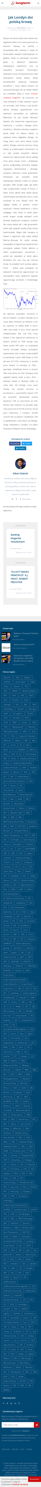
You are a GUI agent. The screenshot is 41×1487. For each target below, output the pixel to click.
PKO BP (33, 1187)
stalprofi (6, 1295)
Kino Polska (16, 1038)
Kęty (22, 1033)
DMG (13, 889)
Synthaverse (29, 1313)
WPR (35, 1372)
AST (30, 781)
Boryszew (32, 822)
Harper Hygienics (30, 993)
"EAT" (5, 700)
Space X (16, 1277)
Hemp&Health (9, 997)
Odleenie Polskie (26, 1142)
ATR (4, 785)
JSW (31, 1029)
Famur (6, 930)
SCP (20, 1245)
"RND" (14, 722)
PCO (25, 1169)
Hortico (14, 1002)
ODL (13, 1142)
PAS (4, 1164)
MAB (5, 1061)
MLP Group (8, 1097)
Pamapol (28, 1160)
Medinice (26, 1079)
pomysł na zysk (20, 1209)
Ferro (25, 930)
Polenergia (7, 1200)
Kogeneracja (8, 1042)
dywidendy (20, 903)
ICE (4, 1006)
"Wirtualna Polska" (10, 731)
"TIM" (5, 727)
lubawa (24, 1056)
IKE (26, 1006)
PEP (30, 1173)
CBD (33, 835)
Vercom (24, 1340)
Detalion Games (27, 880)
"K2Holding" (8, 709)
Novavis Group (21, 1133)
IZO (16, 1020)
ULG (34, 1331)
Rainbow (6, 1227)
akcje (5, 754)
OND (31, 1146)
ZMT (22, 1385)
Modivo (26, 1101)
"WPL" (25, 731)
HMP (32, 997)
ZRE (29, 1385)
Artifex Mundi (23, 776)
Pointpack (22, 1196)
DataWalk (15, 876)
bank (20, 790)
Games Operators (23, 943)
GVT (5, 993)
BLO (5, 812)
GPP (5, 961)
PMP (5, 1196)
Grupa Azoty (8, 975)
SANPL (15, 1236)
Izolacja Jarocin (27, 1020)
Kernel (13, 1033)
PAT (22, 1164)
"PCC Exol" (16, 718)
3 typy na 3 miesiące (27, 736)
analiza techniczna (10, 767)
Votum (13, 1349)
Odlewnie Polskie (10, 1146)
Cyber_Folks (8, 871)
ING (20, 1011)
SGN (12, 1259)
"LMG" (5, 713)
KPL (32, 1042)
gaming (6, 948)
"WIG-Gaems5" (18, 727)
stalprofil (18, 1295)
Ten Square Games (11, 1322)
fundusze (31, 939)
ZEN (31, 1381)
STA (33, 1286)
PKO (24, 1187)
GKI (22, 952)
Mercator (24, 1083)
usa (15, 1340)
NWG (5, 1142)
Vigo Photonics (9, 1345)
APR (33, 772)
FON (22, 934)
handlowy (15, 993)
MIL (31, 1088)
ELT (17, 912)
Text (24, 1322)
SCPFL (28, 1245)
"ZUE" (33, 731)
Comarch (7, 862)
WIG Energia (26, 1358)
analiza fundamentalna (22, 763)
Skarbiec (33, 1263)
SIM (4, 1263)
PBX (4, 1169)
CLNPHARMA (30, 849)
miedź (23, 1088)
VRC (5, 1354)
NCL (34, 1119)
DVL (29, 898)
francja (6, 939)
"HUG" (26, 700)
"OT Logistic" (17, 713)
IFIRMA (18, 1006)
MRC (5, 1119)
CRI (16, 867)
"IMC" (25, 704)
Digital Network (26, 885)
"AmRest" (7, 682)
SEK (20, 1250)
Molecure (7, 1106)
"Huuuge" (7, 704)
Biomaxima (18, 803)
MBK (26, 1070)
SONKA (6, 1277)
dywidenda (7, 903)
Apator (6, 772)
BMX (12, 817)
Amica (13, 758)
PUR (12, 1214)
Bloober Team (16, 812)
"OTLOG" (30, 713)
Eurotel (6, 925)
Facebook (15, 444)
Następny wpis (21, 563)
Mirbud (6, 1092)
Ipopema (7, 1020)
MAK (23, 1061)
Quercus (26, 1223)
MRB (28, 1115)
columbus (7, 858)
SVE (15, 1309)
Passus (13, 1164)
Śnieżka (29, 1268)
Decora (6, 880)
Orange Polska (28, 1155)
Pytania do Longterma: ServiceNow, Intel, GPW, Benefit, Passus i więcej (24, 658)
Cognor (30, 853)
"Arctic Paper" (20, 682)
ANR (24, 767)
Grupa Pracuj (26, 984)
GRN (27, 970)
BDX (12, 799)
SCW (5, 1250)
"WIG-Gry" (32, 727)
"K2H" (34, 704)
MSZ (13, 1119)
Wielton (6, 1358)
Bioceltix (6, 803)
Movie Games (16, 1115)
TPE (29, 1327)
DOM (29, 889)
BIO (27, 799)
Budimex (33, 826)
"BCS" (5, 691)
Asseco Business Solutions (14, 781)
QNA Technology (25, 1218)
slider (13, 1268)
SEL (35, 1250)
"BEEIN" (15, 691)
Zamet (21, 1376)
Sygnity (6, 1313)
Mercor (6, 1088)
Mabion (14, 1061)
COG (21, 853)
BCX (4, 799)
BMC (28, 812)
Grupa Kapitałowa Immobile (14, 979)
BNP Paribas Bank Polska (13, 822)
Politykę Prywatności (18, 1435)
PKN (5, 1187)
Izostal (6, 1024)
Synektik (16, 1313)
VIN (21, 1345)
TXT (26, 1331)
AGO (28, 745)
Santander (26, 1236)
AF (21, 745)
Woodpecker (16, 1372)
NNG (27, 1128)
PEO (23, 1173)
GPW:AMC (15, 961)
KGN (5, 1038)
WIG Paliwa (24, 1363)
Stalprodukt (30, 1291)
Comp (17, 862)
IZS (14, 1024)
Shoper (28, 1259)
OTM (5, 1160)
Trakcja (6, 1331)
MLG (28, 1092)
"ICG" (17, 704)
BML (5, 817)
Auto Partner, (8, 790)
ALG (13, 754)
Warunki (15, 1449)
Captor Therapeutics (11, 835)
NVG (20, 1137)
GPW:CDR (31, 966)
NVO (28, 1137)
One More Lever (18, 1151)
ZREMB (6, 1390)
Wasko (21, 1354)
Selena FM (7, 1254)
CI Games (29, 844)
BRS (12, 826)
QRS (5, 1223)
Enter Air (27, 916)
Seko (28, 1250)
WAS (12, 1354)
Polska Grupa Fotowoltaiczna (15, 1205)
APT (4, 776)
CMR (13, 853)
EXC (14, 925)
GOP (29, 957)
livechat (6, 1056)
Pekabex (6, 1173)
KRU (13, 1047)
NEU (5, 1124)
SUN (12, 1304)
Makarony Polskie (10, 1065)
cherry (6, 844)
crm (23, 867)
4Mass (17, 740)
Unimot (6, 1340)
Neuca (13, 1124)
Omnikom (23, 1466)
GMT (22, 957)
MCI (4, 1074)
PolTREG (6, 1209)
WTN (5, 1376)
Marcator (7, 1070)
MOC (17, 1101)
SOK (27, 1273)
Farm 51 (16, 930)
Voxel (30, 1349)
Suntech (6, 1309)
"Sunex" (24, 722)
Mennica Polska (9, 1083)
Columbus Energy (23, 858)
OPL (31, 1151)
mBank (18, 1070)
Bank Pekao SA (26, 794)
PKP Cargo (15, 1191)
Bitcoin (31, 808)
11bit (12, 736)
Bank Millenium (9, 794)
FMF (15, 934)
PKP (5, 1191)
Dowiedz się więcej (20, 1484)
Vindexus (30, 1345)
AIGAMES (21, 749)
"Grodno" (15, 700)
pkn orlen (15, 1187)
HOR (5, 1002)
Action (13, 745)
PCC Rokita (14, 1169)
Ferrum (6, 934)
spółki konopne (9, 1282)
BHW (20, 799)
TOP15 (33, 1322)
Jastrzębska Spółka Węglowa (14, 1029)
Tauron (26, 1318)
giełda (14, 952)
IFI (11, 1006)
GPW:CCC (19, 966)
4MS (26, 740)
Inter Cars (7, 1015)
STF (24, 1300)
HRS (30, 1002)
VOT (5, 1349)
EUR (21, 921)
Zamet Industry (9, 1381)
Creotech (7, 867)
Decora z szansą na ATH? (24, 644)
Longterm (12, 1463)
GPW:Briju (7, 966)
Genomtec (17, 948)
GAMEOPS (7, 943)
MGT (15, 1088)
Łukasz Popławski (21, 648)
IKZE (33, 1006)
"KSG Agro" (32, 709)
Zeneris (6, 1385)
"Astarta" (16, 686)
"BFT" (5, 695)
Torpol (13, 1327)
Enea (32, 912)
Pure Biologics (24, 1214)
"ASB (32, 682)
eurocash (31, 921)
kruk (21, 1047)
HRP (23, 1002)
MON (17, 1106)
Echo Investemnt (17, 907)
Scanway (29, 1241)
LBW (18, 1052)
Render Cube (27, 1227)
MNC (26, 1097)
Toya (22, 1327)
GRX (19, 988)
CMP (5, 853)
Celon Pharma (29, 840)
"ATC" (26, 686)
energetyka (7, 916)
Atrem (13, 785)
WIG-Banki (7, 1367)
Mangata (25, 1065)
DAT (5, 876)
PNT (12, 1196)
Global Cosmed (9, 957)
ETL (13, 921)
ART (12, 776)
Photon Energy (9, 1182)
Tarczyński (14, 1318)
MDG (20, 1074)
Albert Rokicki (21, 28)
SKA (24, 1263)
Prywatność (6, 1449)
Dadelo (28, 871)
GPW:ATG (27, 961)
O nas (22, 1449)
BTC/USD (21, 826)
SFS (4, 1259)
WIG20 (18, 1367)
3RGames (7, 740)
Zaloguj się (26, 1431)
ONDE (5, 1151)
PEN (16, 1173)
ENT (18, 916)
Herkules (22, 997)
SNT (12, 1273)
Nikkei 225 (17, 1128)
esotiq (5, 921)
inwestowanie (21, 1015)
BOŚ (5, 826)
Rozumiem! (34, 1479)
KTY (28, 1047)
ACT (4, 745)
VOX (22, 1349)
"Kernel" (20, 709)
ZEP (15, 1385)
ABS (33, 740)
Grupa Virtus (8, 988)
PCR (32, 1169)
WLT (5, 1372)
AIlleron (32, 749)
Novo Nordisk (9, 1137)
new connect (25, 1124)
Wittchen (29, 1367)
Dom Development (11, 894)
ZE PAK (23, 1381)
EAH (31, 903)
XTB (12, 1376)
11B (4, 736)
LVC (32, 1056)
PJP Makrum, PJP (26, 1182)
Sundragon (22, 1304)
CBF (4, 840)
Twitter (28, 444)
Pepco (5, 1178)
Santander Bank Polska (12, 1241)
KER (4, 1033)
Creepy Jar (28, 862)
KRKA (5, 1047)
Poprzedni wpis (20, 526)
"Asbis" (6, 686)
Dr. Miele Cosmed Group (13, 898)
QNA (12, 1218)
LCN (25, 1052)
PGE (14, 1178)
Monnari (26, 1106)
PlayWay (26, 1191)
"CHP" (14, 695)
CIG (4, 849)
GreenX (18, 970)
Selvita (18, 1254)
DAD (19, 871)
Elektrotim (7, 912)
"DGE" (30, 695)
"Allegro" (27, 677)
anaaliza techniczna (28, 758)
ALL (20, 754)
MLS (18, 1097)
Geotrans (30, 948)
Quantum (15, 1223)
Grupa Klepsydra (10, 984)
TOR (5, 1327)
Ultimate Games (10, 1336)
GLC (29, 952)
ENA (24, 912)
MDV (28, 1074)
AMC (5, 758)
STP (31, 1300)
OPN (5, 1155)
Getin (5, 952)
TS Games (17, 1331)
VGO (33, 1340)
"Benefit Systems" (29, 691)
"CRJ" (22, 695)
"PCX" (26, 718)
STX (4, 1304)
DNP (21, 889)
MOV (5, 1115)
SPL (25, 1277)
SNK (5, 1273)
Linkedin (21, 448)
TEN (34, 1318)
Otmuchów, (16, 1160)
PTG (5, 1214)
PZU (5, 1218)
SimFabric (14, 1263)
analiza (6, 763)
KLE (26, 1038)
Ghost (6, 1468)
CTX (30, 867)
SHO (19, 1259)
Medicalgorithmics (10, 1079)
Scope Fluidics (9, 1245)
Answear (33, 767)
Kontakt (29, 1449)
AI (13, 749)
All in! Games (31, 754)
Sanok (5, 1236)
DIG (14, 885)
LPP (15, 1056)
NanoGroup (23, 1119)
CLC (11, 849)
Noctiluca (7, 1133)
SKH (5, 1268)
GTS (34, 988)
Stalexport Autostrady (12, 1291)
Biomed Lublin (9, 808)
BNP (20, 817)
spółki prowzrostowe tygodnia (15, 1286)
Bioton (22, 808)
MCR (12, 1074)
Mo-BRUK (7, 1101)
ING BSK (29, 1011)
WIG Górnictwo (9, 1363)
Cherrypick (17, 844)
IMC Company (9, 1011)
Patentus (31, 1164)
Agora (5, 749)
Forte (30, 934)
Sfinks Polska (30, 1254)
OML (23, 1146)
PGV (21, 1178)
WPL (27, 1372)
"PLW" (5, 722)
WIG (15, 1358)
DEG (15, 880)
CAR (26, 835)
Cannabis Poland (21, 831)
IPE (32, 1015)
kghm (30, 1033)
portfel (33, 1209)
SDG (13, 1250)
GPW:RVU (7, 970)
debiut (33, 876)
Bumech (6, 831)
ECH (5, 907)
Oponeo (14, 1155)
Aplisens (16, 772)
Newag (6, 1128)
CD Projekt (14, 840)
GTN (27, 988)
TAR (4, 1318)
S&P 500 (26, 1232)
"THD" (34, 722)
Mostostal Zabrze (23, 1110)
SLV (20, 1268)
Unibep (31, 1336)
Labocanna (7, 1052)
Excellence (24, 925)
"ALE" (17, 677)
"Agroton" (7, 677)
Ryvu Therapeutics (10, 1232)
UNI (22, 1336)
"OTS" (5, 718)
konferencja (22, 1042)
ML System (17, 1092)
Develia (6, 885)
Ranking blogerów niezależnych (18, 538)
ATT (21, 785)
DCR (24, 876)
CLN (19, 849)
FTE (21, 939)
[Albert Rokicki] (20, 464)
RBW (16, 1227)
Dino (5, 889)
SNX (19, 1273)
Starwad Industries (11, 1300)
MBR (34, 1070)
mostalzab (7, 1110)
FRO (14, 939)
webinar (31, 1354)
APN (25, 772)
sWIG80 (24, 1309)
